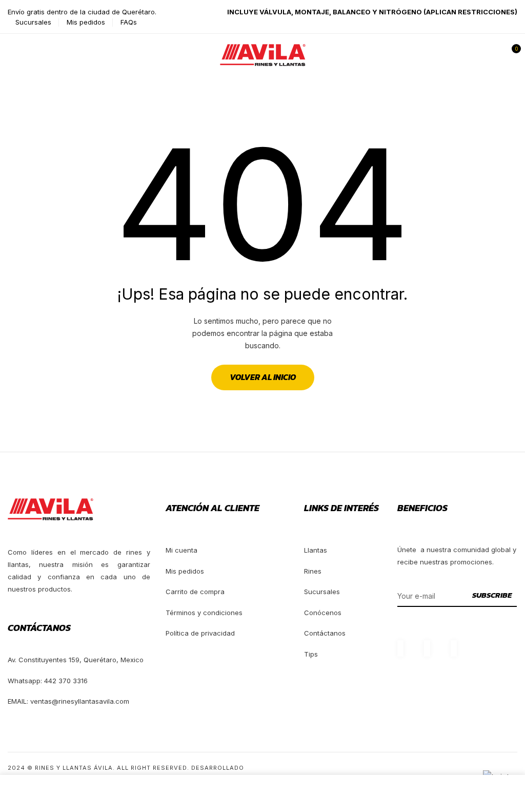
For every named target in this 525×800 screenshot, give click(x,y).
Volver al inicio (263, 377)
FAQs (128, 22)
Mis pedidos (86, 22)
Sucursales (33, 22)
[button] (511, 55)
